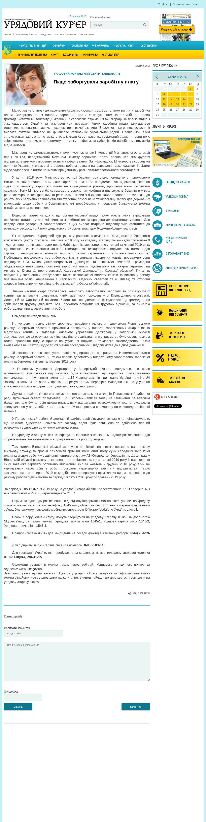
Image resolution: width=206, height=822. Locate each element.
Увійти (162, 4)
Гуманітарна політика (32, 54)
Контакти (59, 35)
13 (177, 99)
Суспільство (149, 45)
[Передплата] (177, 166)
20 (177, 104)
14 (184, 99)
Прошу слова (87, 35)
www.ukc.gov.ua (30, 569)
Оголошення (21, 35)
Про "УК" (8, 35)
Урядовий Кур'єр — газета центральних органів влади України (45, 20)
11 (164, 99)
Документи (70, 54)
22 (190, 104)
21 (184, 104)
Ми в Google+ (169, 396)
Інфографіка (90, 54)
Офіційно (59, 45)
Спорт (55, 54)
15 (190, 99)
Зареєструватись (185, 4)
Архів (34, 35)
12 (170, 99)
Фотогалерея (110, 54)
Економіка (102, 45)
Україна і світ (125, 45)
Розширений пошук (100, 17)
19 (170, 104)
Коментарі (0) (13, 616)
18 (164, 104)
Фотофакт (72, 35)
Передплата (46, 35)
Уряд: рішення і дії (33, 45)
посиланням (39, 207)
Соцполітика (80, 45)
